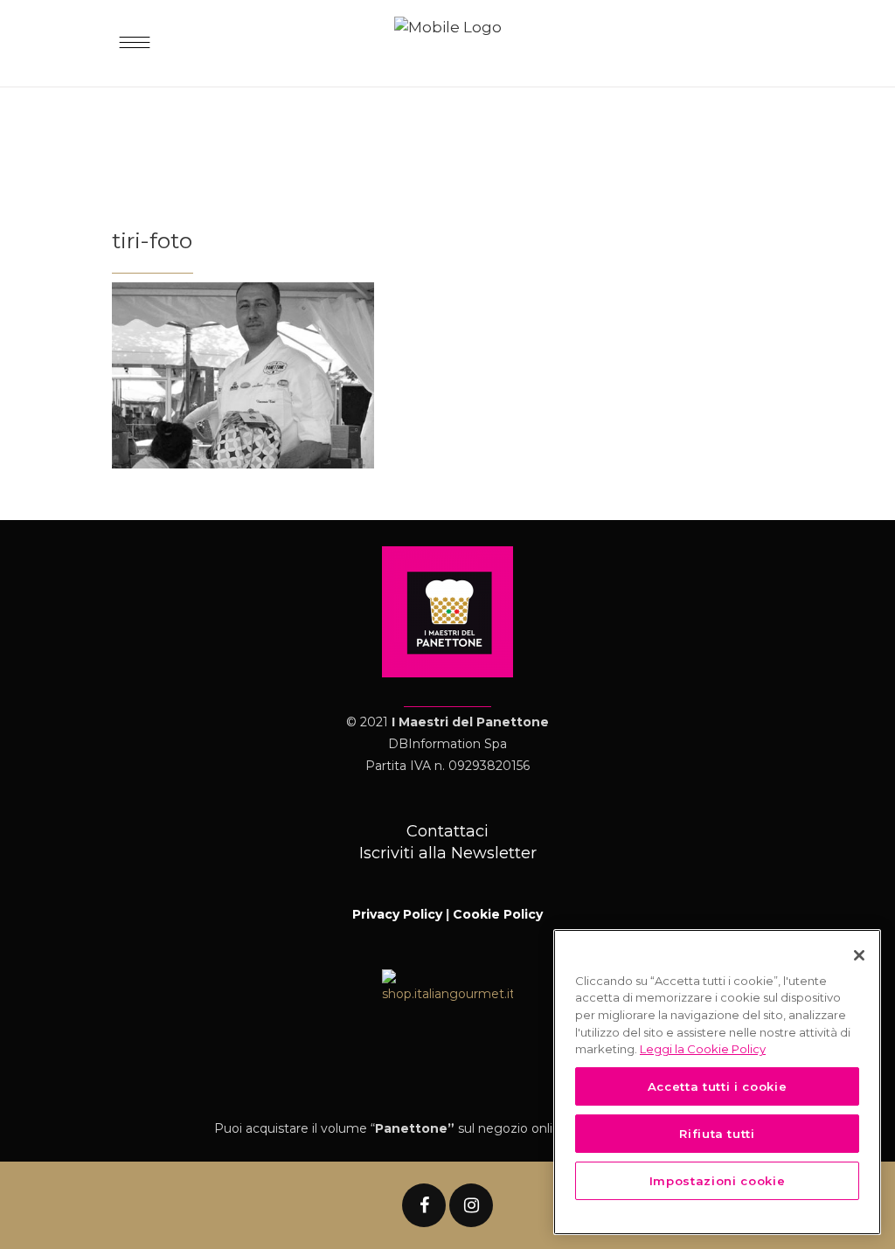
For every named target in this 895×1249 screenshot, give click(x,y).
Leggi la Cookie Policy (703, 1049)
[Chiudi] (859, 955)
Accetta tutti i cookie (717, 1086)
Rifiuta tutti (717, 1134)
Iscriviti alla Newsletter (448, 853)
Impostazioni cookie (717, 1181)
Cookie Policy (498, 914)
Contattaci (447, 831)
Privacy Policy (397, 914)
